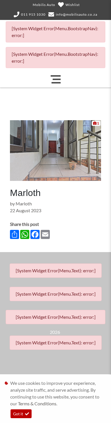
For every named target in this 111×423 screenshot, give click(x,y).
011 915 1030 (33, 14)
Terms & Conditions (37, 403)
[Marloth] (55, 150)
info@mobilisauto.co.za (76, 14)
